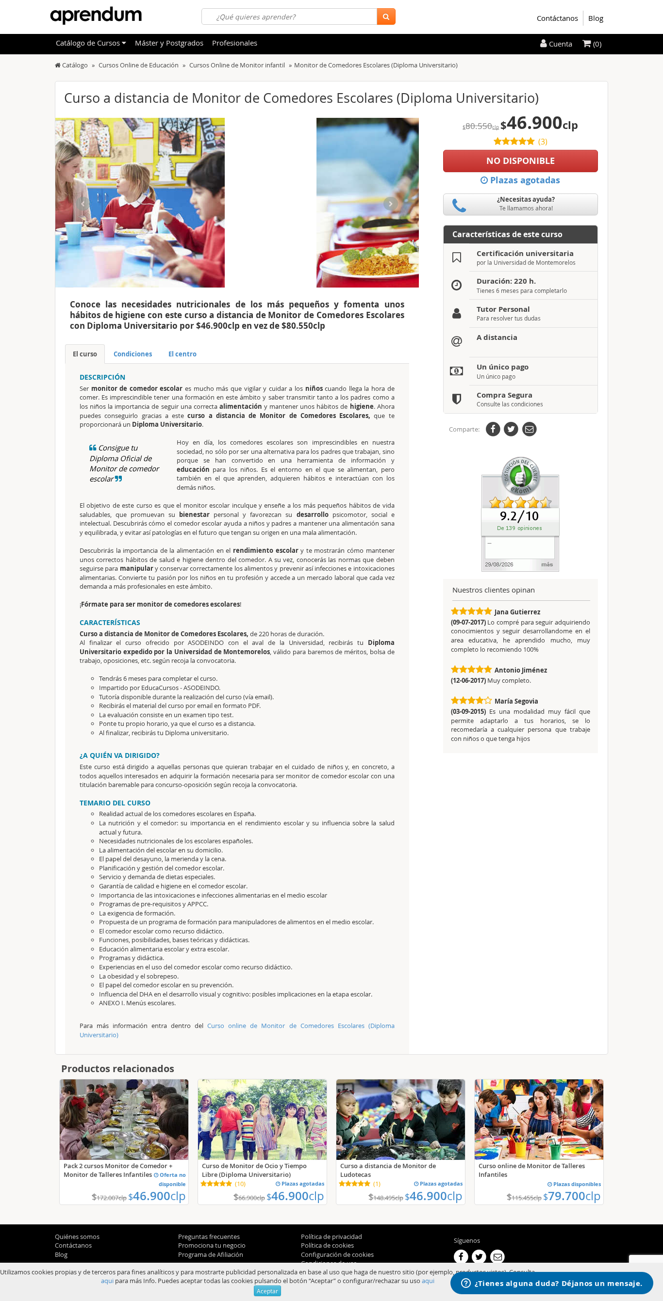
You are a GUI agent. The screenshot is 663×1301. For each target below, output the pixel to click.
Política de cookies (327, 1245)
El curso (85, 354)
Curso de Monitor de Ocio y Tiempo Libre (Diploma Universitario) (254, 1170)
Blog (595, 18)
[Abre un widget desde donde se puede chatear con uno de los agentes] (551, 1284)
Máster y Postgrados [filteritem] (169, 43)
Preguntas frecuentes (209, 1236)
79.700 (572, 1196)
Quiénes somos (77, 1236)
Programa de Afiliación (210, 1254)
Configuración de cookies (337, 1254)
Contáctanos (557, 18)
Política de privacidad (331, 1236)
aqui (107, 1280)
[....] (520, 513)
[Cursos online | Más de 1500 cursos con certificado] (96, 16)
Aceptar (267, 1291)
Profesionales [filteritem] (234, 43)
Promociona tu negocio (212, 1245)
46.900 (157, 1196)
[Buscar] (386, 16)
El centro (182, 354)
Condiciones (133, 354)
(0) (596, 43)
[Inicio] (58, 65)
